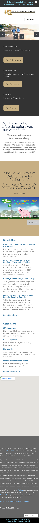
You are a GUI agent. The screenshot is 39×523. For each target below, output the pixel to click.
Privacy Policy (5, 508)
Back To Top (30, 515)
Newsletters (9, 240)
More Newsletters (11, 315)
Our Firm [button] (10, 108)
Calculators (9, 323)
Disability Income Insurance (15, 361)
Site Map (15, 508)
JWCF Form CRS (6, 501)
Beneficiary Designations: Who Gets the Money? (19, 245)
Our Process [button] (11, 84)
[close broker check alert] (36, 2)
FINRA (8, 451)
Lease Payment (10, 340)
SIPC (12, 451)
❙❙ (22, 37)
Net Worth (8, 349)
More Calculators (11, 372)
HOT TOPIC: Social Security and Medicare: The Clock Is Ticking (17, 261)
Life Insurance (9, 328)
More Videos (19, 193)
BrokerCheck (5, 495)
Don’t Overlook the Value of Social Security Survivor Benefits (18, 296)
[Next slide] (36, 34)
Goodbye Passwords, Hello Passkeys (19, 279)
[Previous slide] (2, 34)
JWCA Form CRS (22, 501)
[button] (29, 19)
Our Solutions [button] (12, 60)
